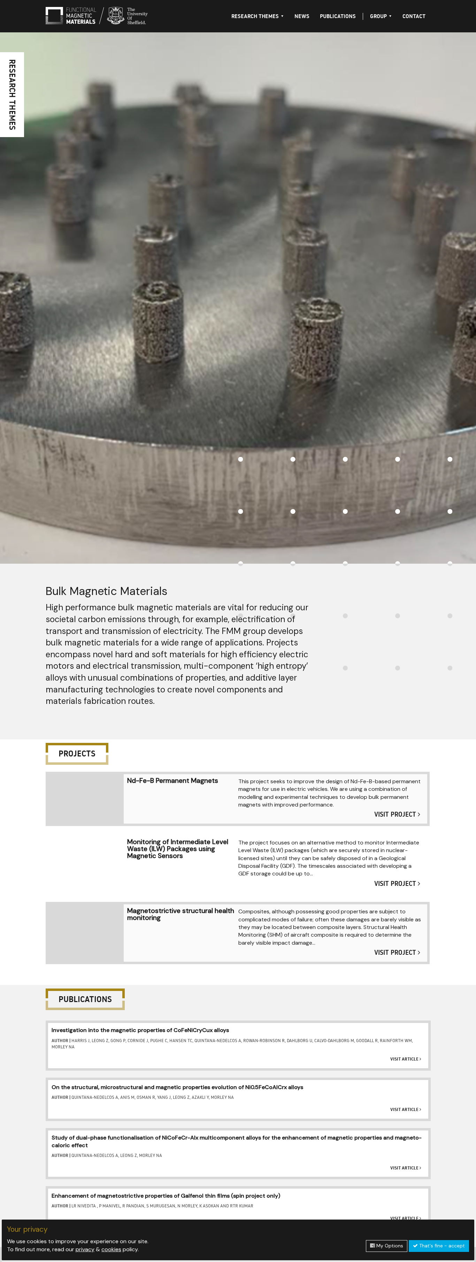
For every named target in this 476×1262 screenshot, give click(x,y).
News (301, 16)
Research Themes (255, 16)
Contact (413, 16)
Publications (338, 16)
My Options (389, 1246)
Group (378, 16)
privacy (85, 1249)
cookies (111, 1249)
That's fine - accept (441, 1246)
